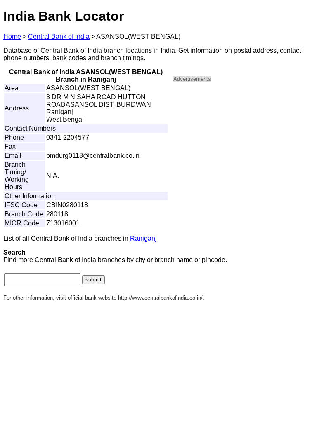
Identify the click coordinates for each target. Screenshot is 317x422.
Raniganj (143, 238)
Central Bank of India (59, 36)
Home (12, 36)
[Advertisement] (243, 146)
